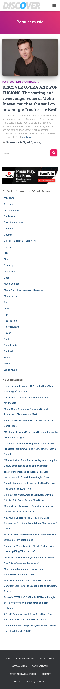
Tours (7, 357)
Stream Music (19, 666)
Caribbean (9, 216)
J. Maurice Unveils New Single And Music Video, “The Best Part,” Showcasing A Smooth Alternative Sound (30, 448)
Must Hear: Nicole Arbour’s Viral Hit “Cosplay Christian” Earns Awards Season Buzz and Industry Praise (30, 585)
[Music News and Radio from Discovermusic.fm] (22, 6)
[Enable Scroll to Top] (54, 683)
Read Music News (25, 658)
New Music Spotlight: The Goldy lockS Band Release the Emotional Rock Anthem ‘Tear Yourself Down (30, 523)
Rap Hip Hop (10, 320)
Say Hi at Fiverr (40, 666)
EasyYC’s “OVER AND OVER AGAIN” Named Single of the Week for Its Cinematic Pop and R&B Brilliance (29, 602)
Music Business (12, 284)
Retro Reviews (11, 326)
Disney (7, 247)
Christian (8, 228)
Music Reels (10, 296)
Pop (6, 302)
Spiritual (8, 351)
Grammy (8, 265)
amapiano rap (11, 210)
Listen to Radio (47, 658)
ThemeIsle (41, 681)
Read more (27, 137)
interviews (9, 271)
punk (6, 308)
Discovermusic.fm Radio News (20, 241)
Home (8, 658)
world (7, 363)
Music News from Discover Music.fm (20, 82)
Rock (6, 339)
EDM (6, 253)
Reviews (8, 333)
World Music (10, 370)
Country (8, 235)
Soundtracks (10, 345)
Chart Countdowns (13, 222)
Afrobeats (9, 198)
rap (6, 314)
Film (6, 259)
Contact (46, 674)
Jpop (6, 277)
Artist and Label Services (23, 674)
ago (37, 142)
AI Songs (8, 204)
